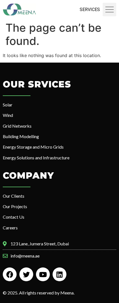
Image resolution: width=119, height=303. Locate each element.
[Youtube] (43, 274)
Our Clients (13, 196)
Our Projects (15, 206)
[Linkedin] (59, 274)
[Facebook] (10, 274)
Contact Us (13, 216)
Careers (10, 227)
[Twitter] (26, 274)
